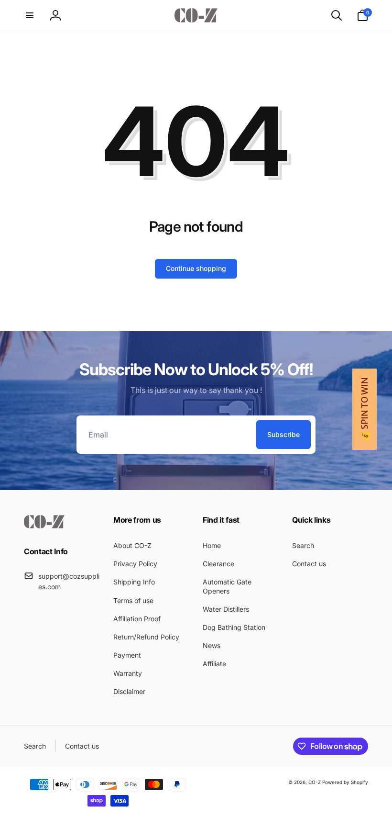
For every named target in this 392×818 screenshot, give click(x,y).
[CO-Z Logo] (44, 525)
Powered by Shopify (345, 782)
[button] (29, 15)
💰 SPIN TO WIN (364, 409)
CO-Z (315, 782)
